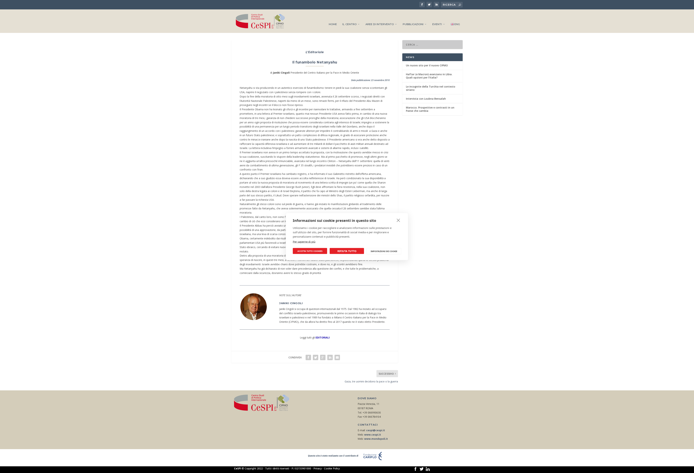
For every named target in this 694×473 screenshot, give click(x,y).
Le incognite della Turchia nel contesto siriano (430, 88)
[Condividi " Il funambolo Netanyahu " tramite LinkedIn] (330, 357)
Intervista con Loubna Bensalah (426, 98)
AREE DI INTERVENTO (379, 24)
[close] (398, 220)
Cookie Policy (332, 468)
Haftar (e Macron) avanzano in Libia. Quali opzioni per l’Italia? (429, 76)
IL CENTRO (349, 24)
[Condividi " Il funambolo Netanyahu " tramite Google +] (322, 357)
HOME (333, 24)
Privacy (317, 468)
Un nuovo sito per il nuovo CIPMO (427, 65)
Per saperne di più (304, 241)
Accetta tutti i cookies (309, 251)
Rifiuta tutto (346, 251)
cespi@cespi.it (375, 430)
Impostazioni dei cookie (384, 251)
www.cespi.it (372, 434)
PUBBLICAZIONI (413, 24)
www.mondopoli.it (376, 438)
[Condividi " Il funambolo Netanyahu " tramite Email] (337, 357)
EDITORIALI (323, 337)
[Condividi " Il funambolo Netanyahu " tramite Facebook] (308, 357)
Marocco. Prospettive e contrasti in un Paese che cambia (430, 109)
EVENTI (437, 24)
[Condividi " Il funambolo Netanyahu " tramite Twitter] (315, 357)
